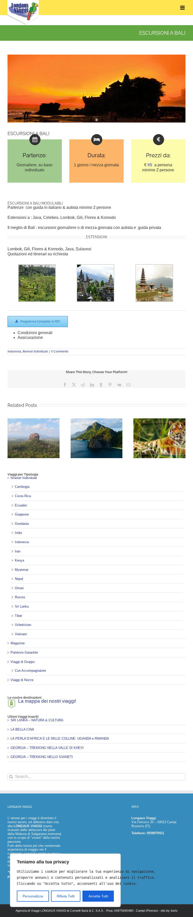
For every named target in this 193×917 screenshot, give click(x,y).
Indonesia (14, 351)
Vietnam (21, 634)
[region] (65, 880)
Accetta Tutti (98, 896)
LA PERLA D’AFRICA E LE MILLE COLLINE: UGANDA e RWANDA (60, 738)
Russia (20, 597)
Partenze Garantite (24, 652)
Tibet (18, 616)
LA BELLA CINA (22, 729)
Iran (17, 551)
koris (174, 910)
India (18, 533)
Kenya (19, 560)
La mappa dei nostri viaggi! (47, 701)
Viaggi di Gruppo (23, 662)
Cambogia (22, 487)
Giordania (22, 524)
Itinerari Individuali (35, 351)
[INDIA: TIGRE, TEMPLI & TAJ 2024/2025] (159, 420)
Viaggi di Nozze (22, 680)
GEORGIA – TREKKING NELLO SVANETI (42, 757)
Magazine (18, 643)
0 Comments (59, 351)
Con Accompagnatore (30, 670)
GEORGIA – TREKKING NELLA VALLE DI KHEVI (47, 748)
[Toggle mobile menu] (182, 7)
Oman (19, 588)
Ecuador (21, 505)
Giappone (22, 514)
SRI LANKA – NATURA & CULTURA (37, 720)
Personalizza (33, 896)
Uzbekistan (23, 625)
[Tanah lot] (96, 89)
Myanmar (21, 570)
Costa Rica (23, 496)
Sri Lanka (22, 606)
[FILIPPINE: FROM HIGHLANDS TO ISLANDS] (97, 420)
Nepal (19, 579)
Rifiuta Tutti (66, 896)
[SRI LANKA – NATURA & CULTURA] (34, 420)
